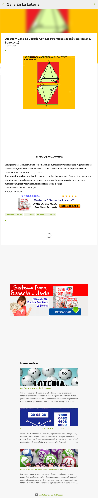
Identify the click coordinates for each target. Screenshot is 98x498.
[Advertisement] (49, 134)
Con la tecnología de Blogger (50, 494)
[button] (6, 50)
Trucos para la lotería (46, 215)
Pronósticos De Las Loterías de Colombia (35, 388)
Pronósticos (29, 215)
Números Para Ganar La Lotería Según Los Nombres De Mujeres (44, 469)
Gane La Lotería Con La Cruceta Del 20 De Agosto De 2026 (42, 429)
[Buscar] (42, 4)
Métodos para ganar (14, 215)
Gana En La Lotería (23, 4)
